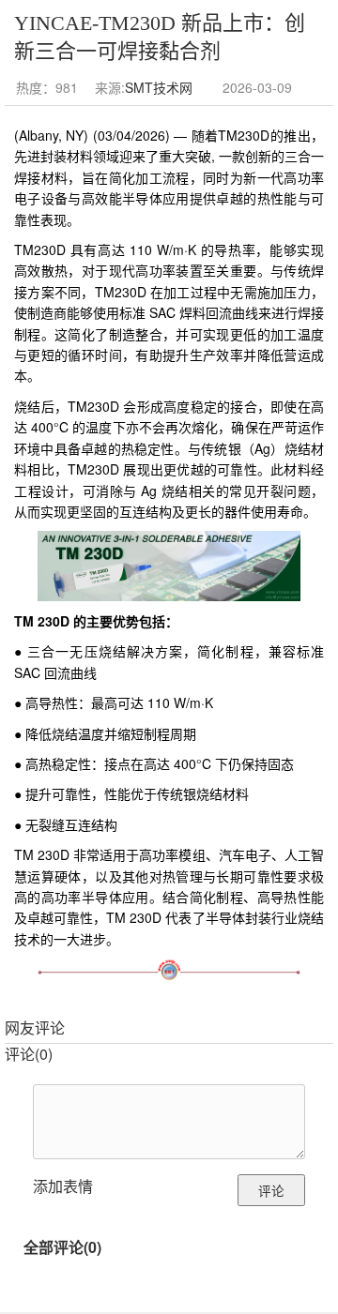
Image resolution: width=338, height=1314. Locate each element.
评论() (29, 1054)
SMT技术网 (158, 87)
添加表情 (63, 1186)
